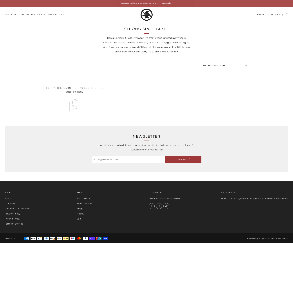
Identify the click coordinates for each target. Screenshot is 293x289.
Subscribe (181, 159)
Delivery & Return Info (17, 208)
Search (8, 198)
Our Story (10, 203)
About (51, 15)
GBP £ (258, 15)
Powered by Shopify (256, 238)
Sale (62, 15)
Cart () (279, 15)
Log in (270, 15)
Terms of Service (14, 223)
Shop (39, 15)
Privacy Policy (12, 213)
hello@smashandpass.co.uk (164, 198)
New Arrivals (11, 15)
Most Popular (28, 15)
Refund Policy (12, 218)
